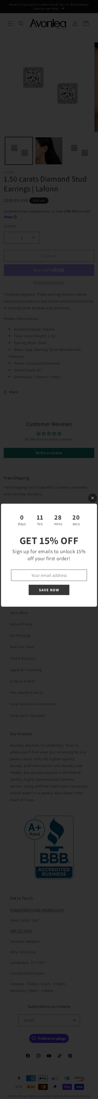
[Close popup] (92, 498)
